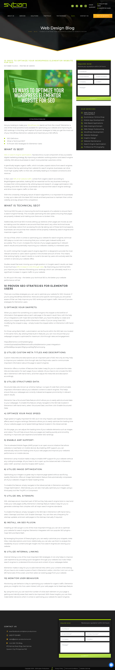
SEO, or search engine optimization (17, 155)
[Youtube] (86, 6)
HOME (30, 31)
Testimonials (61, 16)
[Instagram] (81, 6)
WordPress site (33, 125)
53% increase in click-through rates (30, 267)
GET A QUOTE (103, 16)
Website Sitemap (85, 668)
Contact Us (84, 16)
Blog (73, 16)
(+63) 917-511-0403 (104, 8)
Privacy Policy (59, 668)
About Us (10, 16)
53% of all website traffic (22, 179)
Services (22, 16)
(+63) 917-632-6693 (102, 4)
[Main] (15, 5)
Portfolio (47, 16)
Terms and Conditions (71, 668)
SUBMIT (93, 98)
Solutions (34, 16)
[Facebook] (72, 6)
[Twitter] (77, 6)
